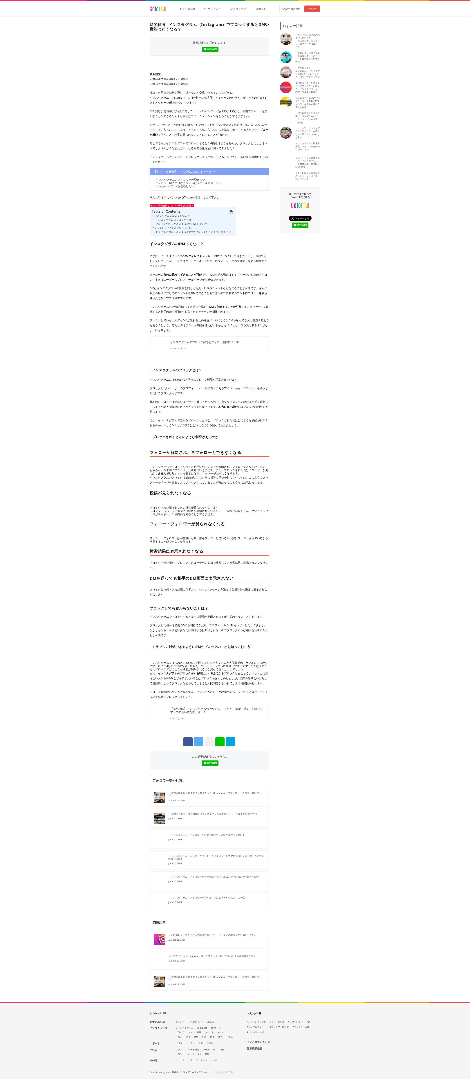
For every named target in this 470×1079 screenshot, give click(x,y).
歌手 (212, 1037)
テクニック (218, 1049)
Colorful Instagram (158, 9)
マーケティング (211, 8)
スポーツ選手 (194, 1032)
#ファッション (295, 1021)
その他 (153, 1060)
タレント (209, 1032)
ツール (206, 1049)
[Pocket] (209, 741)
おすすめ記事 (187, 8)
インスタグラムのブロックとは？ (175, 219)
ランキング (201, 1060)
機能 (207, 1054)
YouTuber (202, 1028)
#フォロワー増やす (279, 1027)
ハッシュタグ (194, 1054)
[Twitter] (198, 741)
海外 (220, 1037)
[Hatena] (230, 741)
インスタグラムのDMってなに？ (170, 215)
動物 (196, 1037)
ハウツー (180, 1054)
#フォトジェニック (256, 1021)
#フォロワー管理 (300, 1027)
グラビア (180, 1032)
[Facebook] (188, 741)
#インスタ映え (277, 1021)
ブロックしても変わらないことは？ (172, 227)
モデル (221, 1032)
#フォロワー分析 (255, 1032)
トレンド (180, 1021)
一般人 (179, 1037)
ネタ (190, 1060)
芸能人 (229, 1037)
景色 (200, 1043)
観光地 (210, 1043)
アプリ (179, 1049)
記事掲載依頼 (254, 1048)
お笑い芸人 (216, 1028)
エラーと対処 (192, 1049)
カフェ (191, 1043)
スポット (261, 8)
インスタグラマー (238, 8)
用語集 (210, 1021)
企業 (188, 1037)
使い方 (153, 1049)
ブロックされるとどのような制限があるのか (181, 223)
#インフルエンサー (256, 1027)
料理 (204, 1037)
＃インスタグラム (184, 1028)
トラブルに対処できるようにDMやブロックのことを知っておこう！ (195, 232)
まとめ (214, 1060)
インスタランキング (258, 1041)
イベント (180, 1043)
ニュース (180, 1060)
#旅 (308, 1021)
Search (312, 9)
